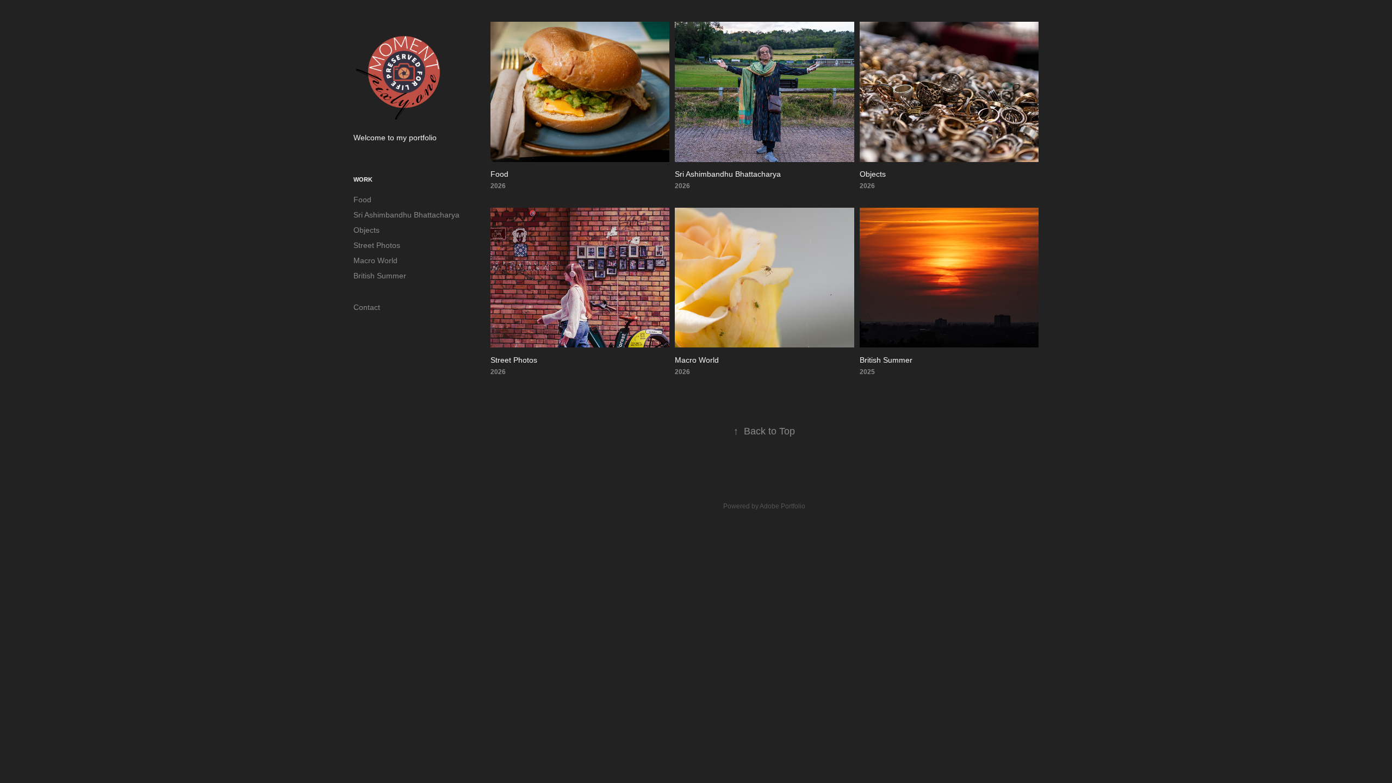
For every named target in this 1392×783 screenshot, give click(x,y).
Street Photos (376, 245)
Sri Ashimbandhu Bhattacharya (406, 214)
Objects (366, 230)
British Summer (379, 275)
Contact (366, 307)
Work (362, 179)
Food (362, 199)
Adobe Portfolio (782, 506)
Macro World (375, 260)
